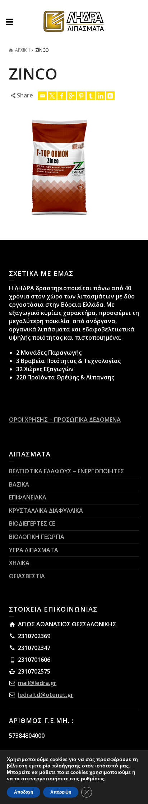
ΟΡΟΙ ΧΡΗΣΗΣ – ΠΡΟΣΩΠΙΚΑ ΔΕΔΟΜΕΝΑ (65, 419)
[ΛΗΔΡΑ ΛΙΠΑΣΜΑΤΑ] (74, 21)
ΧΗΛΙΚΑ (19, 563)
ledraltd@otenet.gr (45, 695)
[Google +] (71, 95)
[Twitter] (52, 95)
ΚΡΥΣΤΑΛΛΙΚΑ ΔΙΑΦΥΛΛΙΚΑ (46, 511)
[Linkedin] (100, 95)
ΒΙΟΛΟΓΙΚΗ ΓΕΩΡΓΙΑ (36, 537)
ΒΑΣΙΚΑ (19, 484)
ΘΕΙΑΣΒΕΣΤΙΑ (27, 576)
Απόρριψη (60, 792)
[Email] (42, 95)
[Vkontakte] (110, 95)
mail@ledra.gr (37, 683)
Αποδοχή (23, 792)
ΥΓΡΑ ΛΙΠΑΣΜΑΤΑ (33, 550)
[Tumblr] (91, 95)
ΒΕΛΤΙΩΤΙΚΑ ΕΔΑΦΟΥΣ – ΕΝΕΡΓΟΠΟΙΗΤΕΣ (66, 471)
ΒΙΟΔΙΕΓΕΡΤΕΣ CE (32, 523)
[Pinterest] (81, 95)
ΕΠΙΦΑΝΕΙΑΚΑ (27, 497)
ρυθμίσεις (93, 779)
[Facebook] (61, 95)
